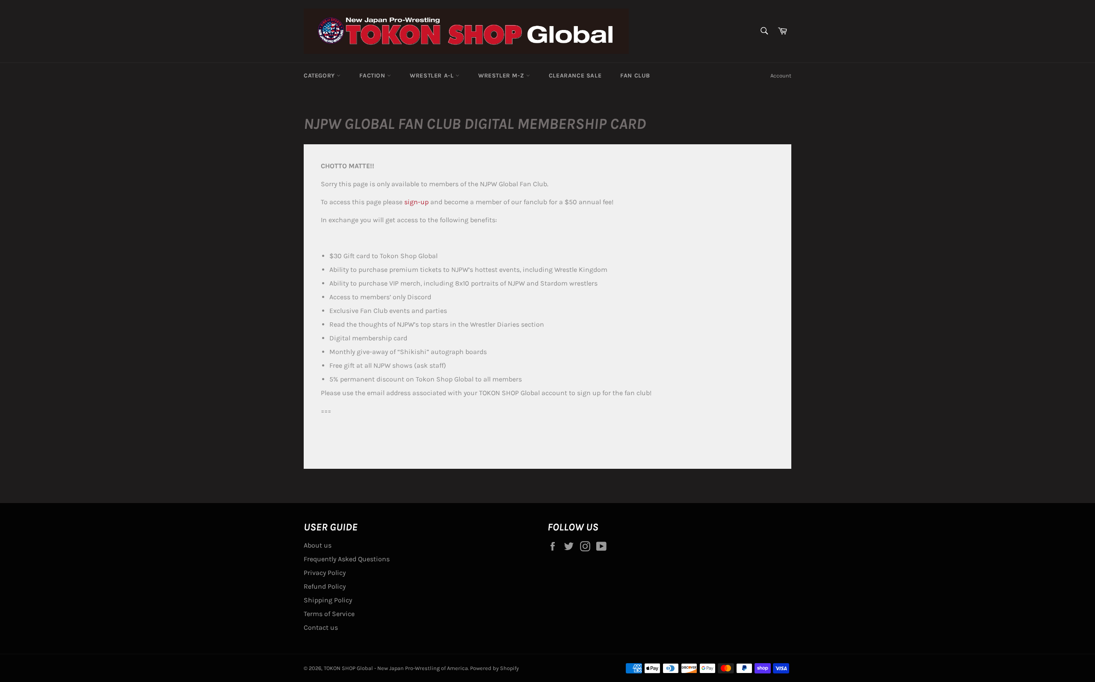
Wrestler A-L (433, 75)
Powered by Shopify (494, 668)
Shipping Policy (328, 600)
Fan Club (635, 75)
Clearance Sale (575, 75)
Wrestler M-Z (502, 75)
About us (317, 545)
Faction (373, 75)
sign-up (416, 202)
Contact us (321, 627)
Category (320, 75)
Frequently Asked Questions (347, 559)
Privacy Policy (325, 573)
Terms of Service (329, 614)
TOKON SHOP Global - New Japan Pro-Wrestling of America (396, 668)
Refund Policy (325, 586)
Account (780, 75)
